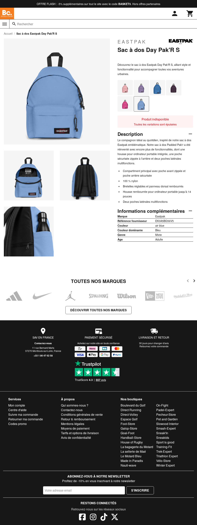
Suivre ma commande (23, 414)
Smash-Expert (166, 428)
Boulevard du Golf (133, 405)
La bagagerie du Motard (137, 447)
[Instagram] (93, 517)
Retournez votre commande (154, 346)
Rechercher (25, 24)
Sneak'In (162, 433)
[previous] (188, 281)
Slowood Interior (167, 424)
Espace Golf (129, 419)
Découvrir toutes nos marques (98, 310)
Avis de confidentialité (76, 437)
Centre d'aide (17, 410)
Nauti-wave (128, 465)
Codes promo (17, 424)
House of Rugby (132, 442)
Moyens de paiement (75, 428)
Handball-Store (131, 437)
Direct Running (131, 410)
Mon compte (16, 405)
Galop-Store (129, 428)
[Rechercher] (14, 23)
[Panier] (190, 13)
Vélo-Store (163, 460)
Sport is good (165, 442)
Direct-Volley (129, 414)
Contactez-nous (43, 343)
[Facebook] (82, 517)
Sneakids (162, 437)
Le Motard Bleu (131, 456)
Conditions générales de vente (82, 414)
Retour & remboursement (78, 419)
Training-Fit (164, 447)
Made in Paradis (132, 460)
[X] (115, 517)
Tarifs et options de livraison (80, 433)
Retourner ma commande (25, 419)
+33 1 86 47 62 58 (43, 355)
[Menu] (4, 24)
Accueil (8, 33)
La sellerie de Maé (133, 451)
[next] (194, 281)
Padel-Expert (165, 410)
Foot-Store (128, 424)
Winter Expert (165, 465)
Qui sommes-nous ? (74, 405)
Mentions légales (72, 424)
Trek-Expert (164, 451)
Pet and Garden (167, 419)
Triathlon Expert (167, 456)
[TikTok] (104, 517)
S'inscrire (140, 490)
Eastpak (132, 41)
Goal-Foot (127, 433)
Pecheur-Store (166, 414)
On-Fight (162, 405)
